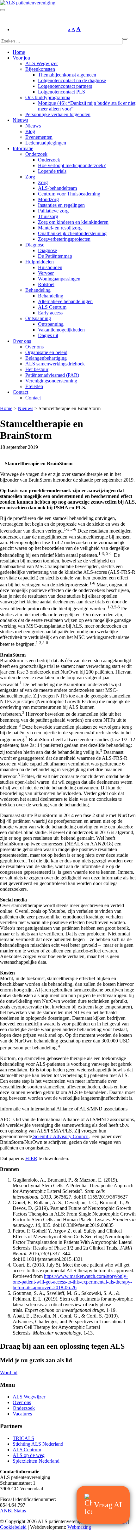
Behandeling (38, 290)
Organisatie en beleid (46, 352)
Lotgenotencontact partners (65, 86)
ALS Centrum (52, 307)
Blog (30, 131)
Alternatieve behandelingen (65, 301)
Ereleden (34, 386)
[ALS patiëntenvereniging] (27, 2)
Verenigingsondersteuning (51, 380)
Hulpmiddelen (39, 261)
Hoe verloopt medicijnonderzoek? (72, 165)
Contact (20, 392)
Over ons (22, 341)
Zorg (30, 176)
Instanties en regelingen (61, 205)
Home (19, 52)
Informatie (23, 148)
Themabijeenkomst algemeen (67, 74)
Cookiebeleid (13, 1527)
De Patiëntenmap (55, 256)
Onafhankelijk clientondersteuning (72, 233)
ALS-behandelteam (57, 188)
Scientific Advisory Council (60, 1136)
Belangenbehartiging (46, 358)
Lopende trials (52, 171)
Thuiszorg (48, 216)
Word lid (8, 1372)
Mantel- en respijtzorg (60, 227)
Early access (50, 312)
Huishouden (50, 267)
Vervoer (46, 273)
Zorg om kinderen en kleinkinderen (73, 222)
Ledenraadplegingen (45, 142)
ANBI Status (13, 1510)
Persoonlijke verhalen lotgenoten (57, 114)
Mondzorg (48, 199)
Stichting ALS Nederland (38, 1444)
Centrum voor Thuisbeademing (69, 193)
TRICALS (23, 1438)
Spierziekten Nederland (36, 1461)
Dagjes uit (48, 335)
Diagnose (34, 244)
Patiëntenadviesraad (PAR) (52, 375)
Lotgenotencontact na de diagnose (72, 80)
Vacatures (22, 1413)
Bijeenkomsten (40, 69)
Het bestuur (36, 369)
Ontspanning (38, 318)
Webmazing (79, 1527)
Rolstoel (46, 284)
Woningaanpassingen (59, 278)
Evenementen (39, 137)
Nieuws (20, 120)
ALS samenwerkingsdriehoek (55, 363)
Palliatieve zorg (53, 210)
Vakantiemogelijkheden (61, 329)
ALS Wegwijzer (41, 63)
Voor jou (21, 57)
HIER (31, 1158)
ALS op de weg (29, 1455)
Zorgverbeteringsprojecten (64, 239)
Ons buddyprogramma (47, 97)
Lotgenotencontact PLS (61, 91)
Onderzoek (36, 154)
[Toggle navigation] (2, 10)
